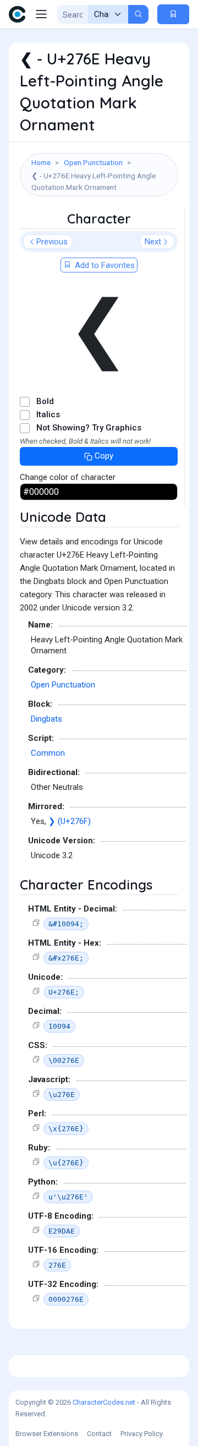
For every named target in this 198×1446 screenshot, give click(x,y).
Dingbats (46, 719)
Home (41, 162)
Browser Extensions (46, 1433)
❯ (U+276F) (69, 821)
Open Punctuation (93, 162)
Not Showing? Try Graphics (88, 428)
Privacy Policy (141, 1433)
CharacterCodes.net (104, 1402)
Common (48, 753)
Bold (45, 401)
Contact (99, 1433)
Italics (48, 414)
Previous (52, 242)
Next (153, 242)
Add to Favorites (104, 265)
